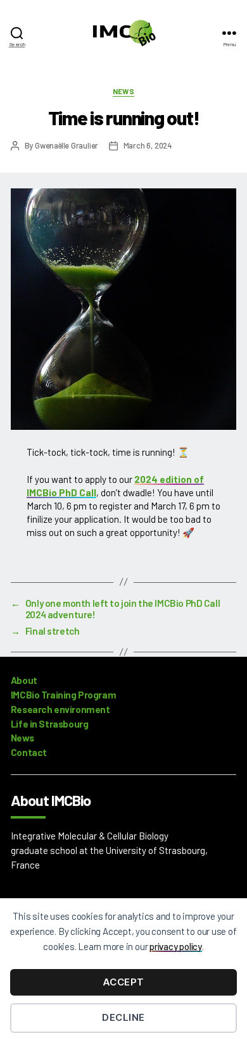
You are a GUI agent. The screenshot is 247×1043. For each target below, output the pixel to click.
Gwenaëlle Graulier (66, 145)
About (24, 680)
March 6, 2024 (148, 145)
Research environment (60, 709)
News (124, 91)
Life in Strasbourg (49, 723)
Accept (123, 982)
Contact (29, 752)
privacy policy (175, 946)
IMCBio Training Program (63, 694)
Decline (123, 1017)
